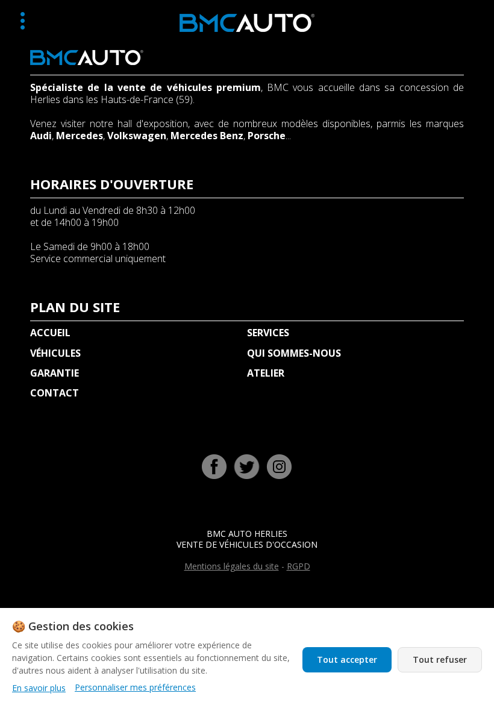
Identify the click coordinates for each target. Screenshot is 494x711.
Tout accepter (347, 659)
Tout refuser (440, 659)
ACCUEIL (50, 332)
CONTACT (54, 392)
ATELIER (265, 373)
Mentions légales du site (231, 566)
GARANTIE (54, 373)
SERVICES (268, 332)
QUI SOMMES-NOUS (294, 353)
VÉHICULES (55, 353)
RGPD (298, 566)
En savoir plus (39, 688)
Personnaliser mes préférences (135, 687)
